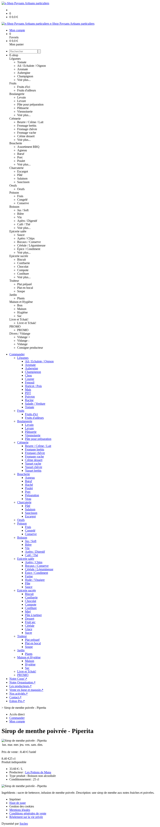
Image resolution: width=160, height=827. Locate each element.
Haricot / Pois (33, 386)
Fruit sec (30, 622)
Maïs (28, 389)
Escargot (22, 171)
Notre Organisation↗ (22, 682)
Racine (29, 400)
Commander (17, 354)
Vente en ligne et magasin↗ (26, 690)
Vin (19, 217)
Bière (20, 213)
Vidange (22, 344)
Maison (21, 309)
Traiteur (14, 280)
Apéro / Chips (26, 238)
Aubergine (23, 72)
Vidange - (23, 340)
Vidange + (23, 337)
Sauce (21, 235)
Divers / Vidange (19, 333)
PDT (28, 393)
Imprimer (15, 799)
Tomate (21, 62)
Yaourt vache (33, 463)
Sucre (28, 632)
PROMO (15, 326)
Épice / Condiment (28, 249)
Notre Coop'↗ (18, 678)
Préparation (32, 495)
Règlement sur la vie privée (26, 817)
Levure (21, 101)
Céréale (29, 625)
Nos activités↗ (18, 693)
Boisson (14, 206)
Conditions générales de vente (27, 813)
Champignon (25, 76)
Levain (21, 97)
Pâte (27, 583)
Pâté (19, 175)
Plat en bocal (25, 287)
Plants (21, 298)
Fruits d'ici (23, 86)
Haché (29, 484)
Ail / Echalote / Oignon (31, 65)
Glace (28, 629)
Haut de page (17, 802)
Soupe (21, 291)
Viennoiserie (25, 111)
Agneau (22, 150)
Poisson (14, 192)
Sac (19, 316)
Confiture (23, 273)
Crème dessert (26, 136)
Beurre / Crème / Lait (30, 122)
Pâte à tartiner (33, 615)
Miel (28, 611)
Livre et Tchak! (18, 319)
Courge (29, 379)
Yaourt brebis (33, 470)
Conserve (23, 203)
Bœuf (20, 153)
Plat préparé (24, 284)
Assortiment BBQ (28, 146)
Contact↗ (15, 697)
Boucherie (15, 143)
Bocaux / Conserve (29, 242)
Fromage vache (26, 132)
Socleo (24, 823)
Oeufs (13, 185)
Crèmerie (15, 118)
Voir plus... (24, 79)
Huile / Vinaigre (35, 579)
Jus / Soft (22, 210)
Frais (20, 196)
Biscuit (21, 259)
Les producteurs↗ (20, 686)
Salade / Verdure (35, 403)
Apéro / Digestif (27, 220)
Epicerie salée (17, 231)
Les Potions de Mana (38, 772)
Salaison (22, 178)
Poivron (30, 396)
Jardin (13, 294)
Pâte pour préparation (30, 104)
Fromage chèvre (27, 129)
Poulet (21, 161)
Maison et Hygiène (21, 301)
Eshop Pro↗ (17, 701)
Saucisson (23, 182)
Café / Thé (23, 224)
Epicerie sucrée (18, 256)
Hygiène (22, 312)
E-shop (13, 55)
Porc (20, 157)
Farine (29, 576)
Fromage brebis (26, 125)
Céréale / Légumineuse (31, 245)
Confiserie (23, 263)
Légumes (15, 58)
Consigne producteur (30, 347)
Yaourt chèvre (33, 467)
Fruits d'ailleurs (26, 90)
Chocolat (22, 266)
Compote (22, 270)
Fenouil (29, 382)
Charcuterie (16, 168)
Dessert (29, 618)
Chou (28, 375)
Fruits (12, 83)
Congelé (22, 199)
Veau (28, 498)
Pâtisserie (23, 108)
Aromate (22, 69)
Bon (19, 305)
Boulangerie (16, 94)
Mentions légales (19, 810)
